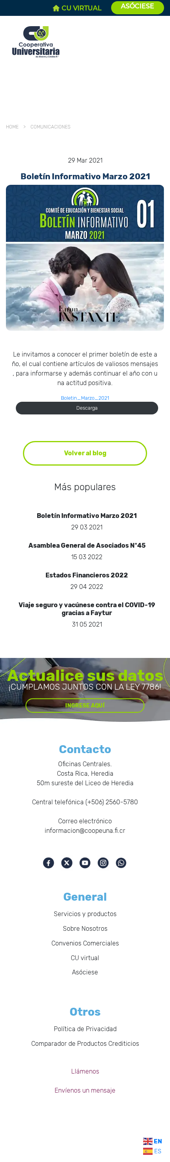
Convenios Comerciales (85, 943)
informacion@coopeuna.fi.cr (85, 830)
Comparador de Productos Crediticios (85, 1043)
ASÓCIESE (137, 6)
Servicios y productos (85, 914)
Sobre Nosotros (85, 928)
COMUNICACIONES (49, 127)
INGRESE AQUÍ (84, 705)
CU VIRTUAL (82, 8)
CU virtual (85, 958)
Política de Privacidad (85, 1029)
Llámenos (85, 1071)
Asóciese (85, 972)
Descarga (87, 408)
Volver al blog (85, 453)
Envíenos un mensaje (85, 1090)
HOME (13, 127)
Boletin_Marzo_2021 (85, 398)
